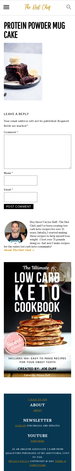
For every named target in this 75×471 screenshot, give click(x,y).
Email (8, 189)
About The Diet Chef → (19, 250)
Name (8, 173)
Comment (11, 132)
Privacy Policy (19, 461)
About (37, 410)
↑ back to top (37, 399)
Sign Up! (20, 425)
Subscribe (37, 441)
